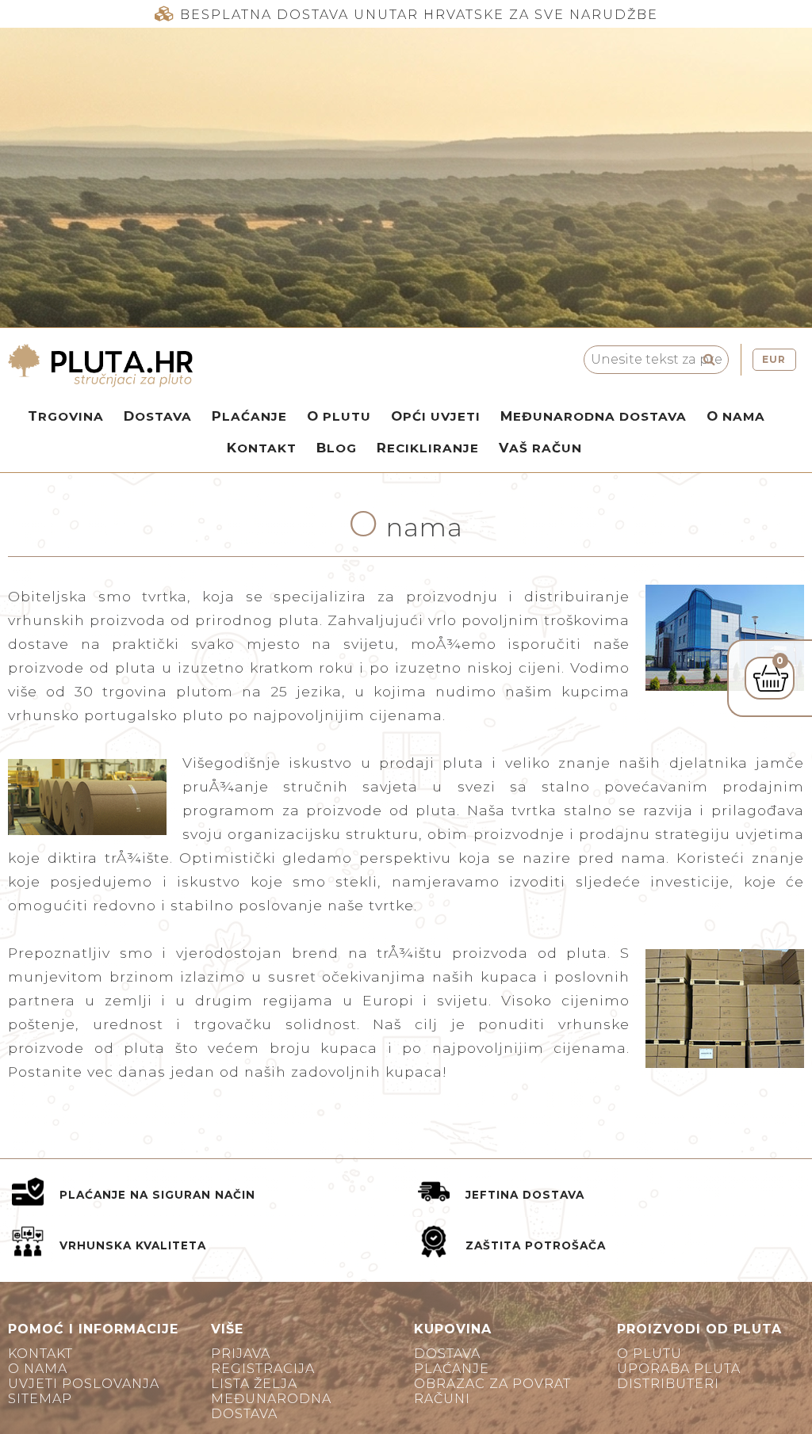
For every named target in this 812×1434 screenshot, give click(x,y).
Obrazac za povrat (492, 1383)
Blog (336, 448)
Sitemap (40, 1398)
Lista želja (254, 1383)
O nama (736, 416)
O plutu (339, 416)
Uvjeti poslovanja (83, 1383)
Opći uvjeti (436, 416)
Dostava (158, 416)
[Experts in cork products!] (236, 366)
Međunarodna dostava (593, 416)
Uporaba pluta (679, 1368)
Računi (442, 1398)
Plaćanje (249, 416)
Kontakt (262, 448)
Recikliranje (428, 448)
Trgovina (66, 416)
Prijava (240, 1353)
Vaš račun (540, 448)
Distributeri (668, 1383)
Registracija (263, 1368)
